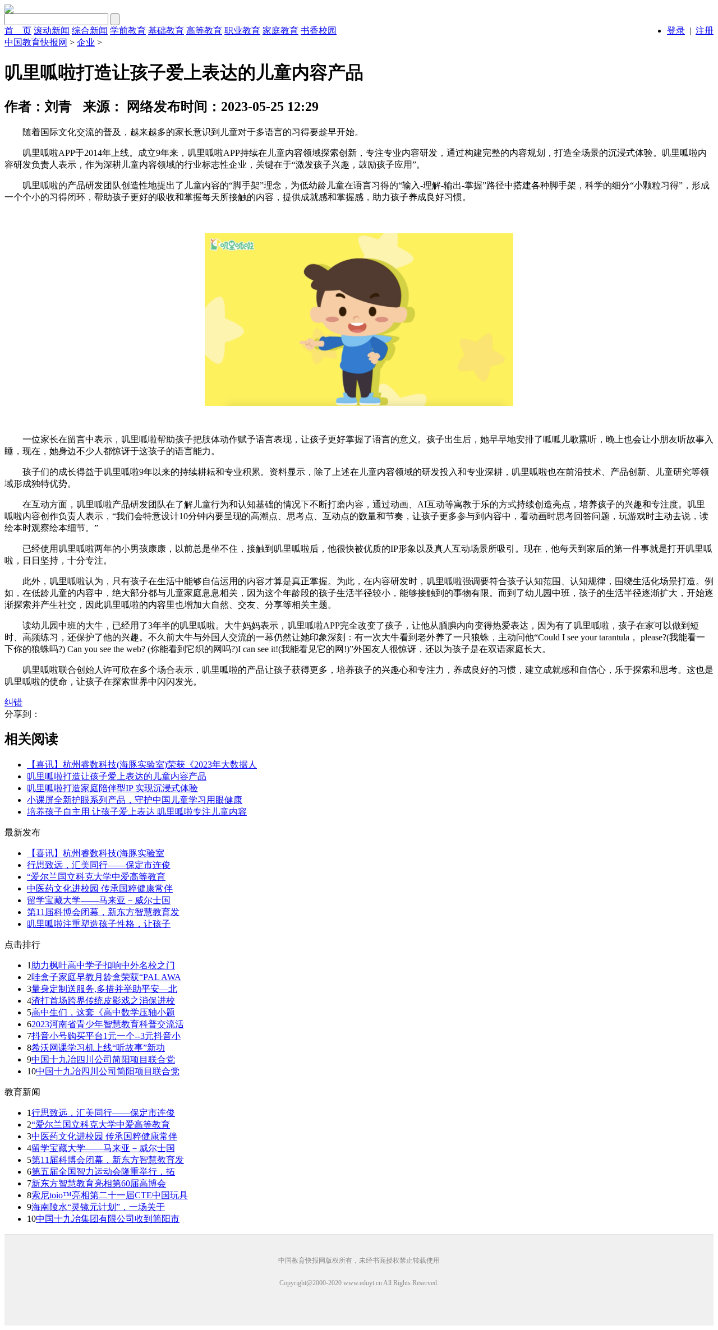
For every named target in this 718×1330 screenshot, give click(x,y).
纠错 (13, 702)
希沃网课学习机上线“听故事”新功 (98, 1047)
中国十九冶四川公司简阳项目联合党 (103, 1059)
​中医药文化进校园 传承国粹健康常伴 (100, 888)
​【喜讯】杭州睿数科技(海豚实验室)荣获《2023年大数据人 (142, 764)
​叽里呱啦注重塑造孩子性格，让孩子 (99, 924)
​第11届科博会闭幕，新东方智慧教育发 (103, 912)
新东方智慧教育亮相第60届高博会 (98, 1183)
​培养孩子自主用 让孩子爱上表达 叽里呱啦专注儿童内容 (137, 811)
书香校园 (319, 30)
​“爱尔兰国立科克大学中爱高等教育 (96, 876)
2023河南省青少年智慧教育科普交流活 (107, 1024)
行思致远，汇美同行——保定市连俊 (103, 1112)
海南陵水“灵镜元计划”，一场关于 (98, 1207)
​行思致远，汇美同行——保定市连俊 (99, 865)
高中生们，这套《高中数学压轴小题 (103, 1012)
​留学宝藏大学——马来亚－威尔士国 (99, 900)
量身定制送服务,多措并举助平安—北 (104, 989)
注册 (705, 30)
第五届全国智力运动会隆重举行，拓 (103, 1171)
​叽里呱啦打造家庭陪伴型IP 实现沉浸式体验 (112, 788)
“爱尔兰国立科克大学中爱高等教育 (100, 1124)
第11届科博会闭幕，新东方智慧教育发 (107, 1160)
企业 (86, 42)
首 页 (17, 30)
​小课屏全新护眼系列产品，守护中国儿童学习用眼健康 (134, 800)
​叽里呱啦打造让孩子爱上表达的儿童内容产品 (116, 776)
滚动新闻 (52, 30)
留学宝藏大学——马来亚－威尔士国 (103, 1148)
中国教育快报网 (35, 42)
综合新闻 (90, 30)
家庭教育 (280, 30)
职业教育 (242, 30)
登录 (676, 30)
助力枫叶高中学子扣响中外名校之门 (103, 965)
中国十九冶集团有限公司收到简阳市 (108, 1218)
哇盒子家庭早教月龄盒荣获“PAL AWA (106, 977)
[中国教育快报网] (8, 10)
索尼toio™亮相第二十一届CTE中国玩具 (109, 1195)
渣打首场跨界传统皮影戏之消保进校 (103, 1000)
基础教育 (166, 30)
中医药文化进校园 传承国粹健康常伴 (104, 1136)
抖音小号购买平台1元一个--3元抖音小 (106, 1036)
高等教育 (204, 30)
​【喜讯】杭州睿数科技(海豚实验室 (95, 853)
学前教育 (128, 30)
